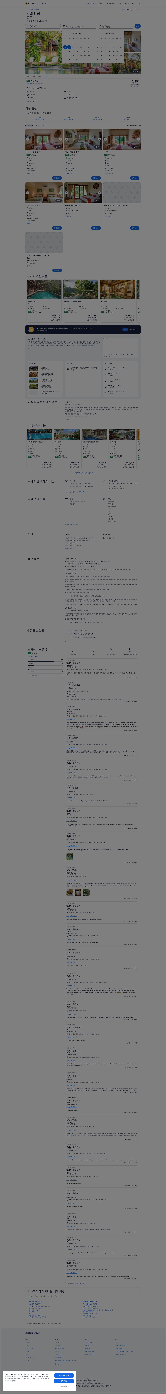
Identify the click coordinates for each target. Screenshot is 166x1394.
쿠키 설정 (64, 1386)
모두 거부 (64, 1381)
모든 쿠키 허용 (64, 1375)
